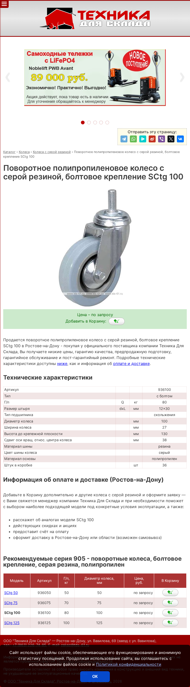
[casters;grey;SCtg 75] (170, 602)
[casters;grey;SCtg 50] (170, 592)
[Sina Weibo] (152, 139)
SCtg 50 (11, 593)
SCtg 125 (12, 623)
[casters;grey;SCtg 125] (170, 622)
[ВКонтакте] (180, 139)
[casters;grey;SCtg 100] (117, 321)
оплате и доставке (131, 363)
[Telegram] (124, 139)
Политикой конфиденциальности (128, 664)
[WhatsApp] (133, 139)
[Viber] (161, 139)
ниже (62, 363)
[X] (171, 139)
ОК (95, 676)
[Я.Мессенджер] (143, 139)
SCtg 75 (11, 603)
